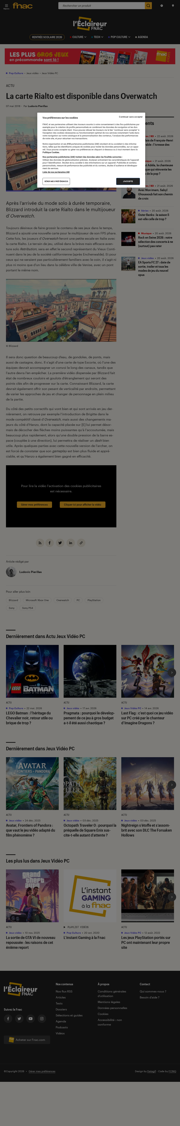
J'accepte (128, 181)
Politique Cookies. (51, 152)
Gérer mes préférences (56, 181)
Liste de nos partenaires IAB (56, 172)
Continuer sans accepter (131, 117)
